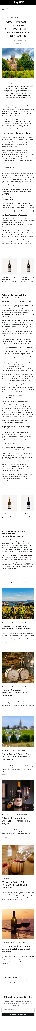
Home (4, 977)
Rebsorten (5, 622)
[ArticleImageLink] (18, 603)
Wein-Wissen (26, 17)
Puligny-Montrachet (18, 370)
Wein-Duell (6, 750)
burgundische (8, 137)
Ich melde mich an (18, 1014)
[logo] (18, 2)
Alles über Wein (13, 977)
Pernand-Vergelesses (19, 455)
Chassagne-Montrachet (11, 416)
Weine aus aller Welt (20, 942)
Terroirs (28, 563)
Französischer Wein (12, 17)
